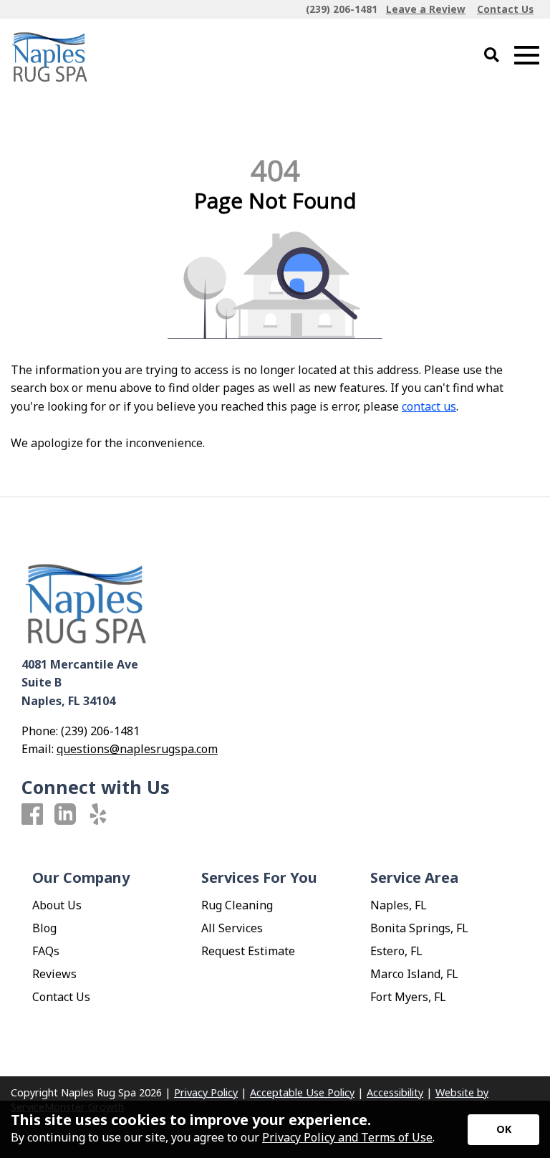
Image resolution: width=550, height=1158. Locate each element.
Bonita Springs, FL (419, 928)
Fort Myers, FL (408, 997)
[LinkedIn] (65, 814)
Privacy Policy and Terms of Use (347, 1137)
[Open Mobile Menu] (526, 55)
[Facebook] (32, 814)
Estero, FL (396, 951)
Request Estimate (248, 951)
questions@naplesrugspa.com (137, 749)
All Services (232, 928)
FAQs (45, 951)
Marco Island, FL (414, 974)
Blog (44, 928)
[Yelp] (98, 814)
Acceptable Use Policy (302, 1092)
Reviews (54, 974)
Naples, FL (398, 905)
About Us (57, 905)
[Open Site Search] (492, 55)
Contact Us (61, 997)
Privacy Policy (206, 1092)
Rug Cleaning (237, 905)
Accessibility (395, 1092)
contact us (429, 406)
